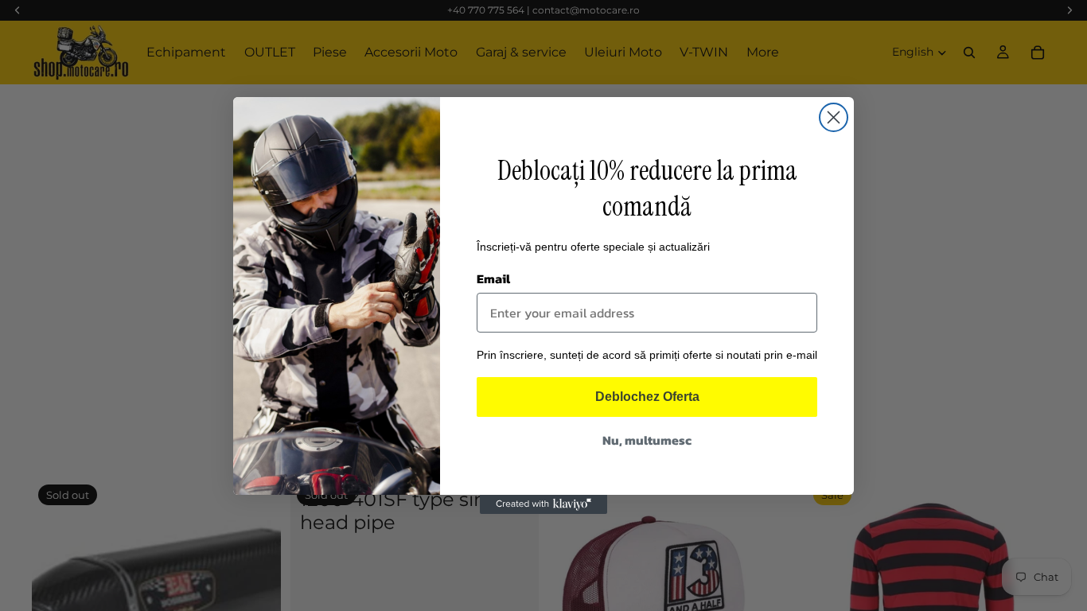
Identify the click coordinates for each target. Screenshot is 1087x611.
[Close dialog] (833, 117)
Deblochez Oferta (647, 396)
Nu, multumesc (647, 439)
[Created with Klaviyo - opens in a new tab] (543, 504)
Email (493, 278)
